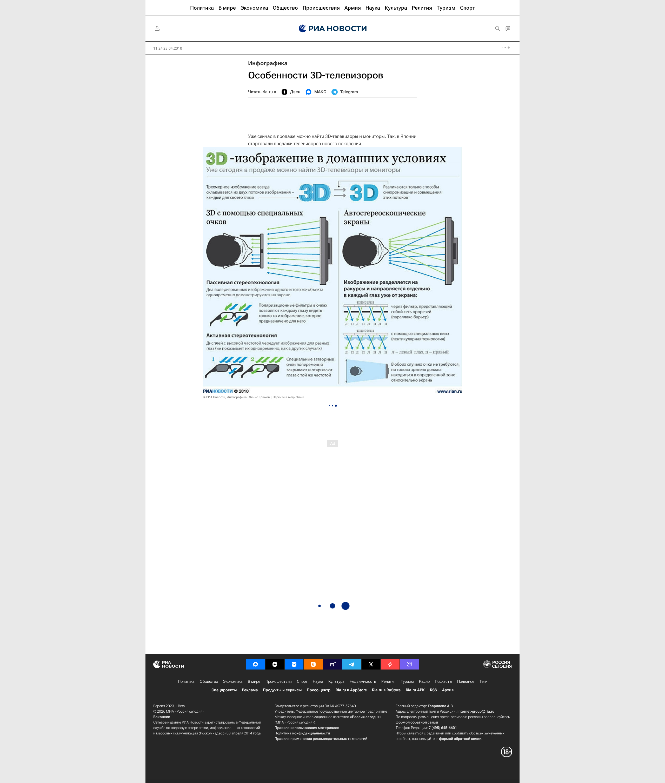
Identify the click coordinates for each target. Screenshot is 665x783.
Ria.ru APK (415, 690)
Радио (424, 681)
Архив (448, 690)
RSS (433, 690)
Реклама (250, 690)
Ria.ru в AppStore (351, 690)
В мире (254, 681)
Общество (209, 681)
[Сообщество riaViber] (409, 664)
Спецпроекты (224, 690)
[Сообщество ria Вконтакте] (294, 664)
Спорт (302, 681)
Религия (388, 681)
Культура (336, 681)
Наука (318, 681)
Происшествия (278, 681)
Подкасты (443, 681)
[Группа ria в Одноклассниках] (313, 664)
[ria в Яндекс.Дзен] (274, 664)
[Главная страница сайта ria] (333, 29)
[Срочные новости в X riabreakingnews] (390, 664)
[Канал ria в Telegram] (351, 664)
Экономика (233, 681)
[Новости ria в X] (371, 664)
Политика (186, 681)
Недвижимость (363, 681)
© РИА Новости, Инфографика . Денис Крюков (236, 397)
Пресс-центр (318, 690)
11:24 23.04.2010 (167, 48)
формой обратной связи (417, 722)
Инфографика (268, 63)
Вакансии (161, 717)
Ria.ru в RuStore (386, 690)
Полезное (465, 681)
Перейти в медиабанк (288, 397)
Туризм (407, 681)
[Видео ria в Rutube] (332, 664)
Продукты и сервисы (282, 690)
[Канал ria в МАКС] (255, 664)
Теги (483, 681)
